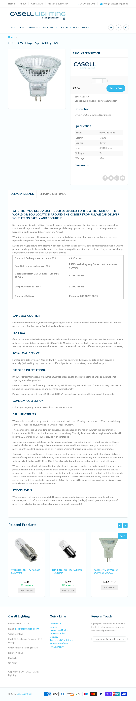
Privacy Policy (57, 646)
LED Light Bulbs (57, 633)
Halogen (33, 27)
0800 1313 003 (87, 3)
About (23, 3)
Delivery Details (22, 193)
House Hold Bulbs (59, 630)
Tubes (20, 27)
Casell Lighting (23, 693)
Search (53, 626)
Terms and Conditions (61, 640)
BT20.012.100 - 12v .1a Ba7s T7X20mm (25, 571)
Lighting (64, 27)
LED (75, 27)
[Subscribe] (123, 639)
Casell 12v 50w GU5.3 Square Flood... (106, 571)
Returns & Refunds (52, 193)
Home (11, 3)
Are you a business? (58, 3)
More (84, 27)
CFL (11, 27)
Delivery (54, 636)
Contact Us (37, 3)
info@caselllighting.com (115, 3)
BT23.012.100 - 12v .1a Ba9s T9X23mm (67, 571)
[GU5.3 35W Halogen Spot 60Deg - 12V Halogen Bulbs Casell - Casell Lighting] (37, 78)
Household (48, 27)
